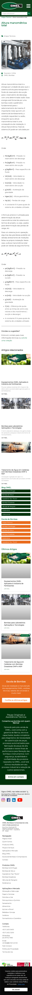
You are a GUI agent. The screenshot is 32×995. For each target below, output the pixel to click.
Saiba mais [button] (21, 984)
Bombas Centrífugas (8, 491)
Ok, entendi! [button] (16, 989)
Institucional (6, 514)
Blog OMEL (6, 487)
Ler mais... (4, 394)
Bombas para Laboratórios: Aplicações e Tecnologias (12, 427)
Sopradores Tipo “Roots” (9, 499)
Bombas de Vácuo (8, 495)
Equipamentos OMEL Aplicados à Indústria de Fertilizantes (14, 383)
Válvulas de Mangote (8, 506)
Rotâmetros (6, 510)
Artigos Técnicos (6, 17)
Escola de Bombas (9, 519)
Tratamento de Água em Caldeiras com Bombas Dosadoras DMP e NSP (15, 472)
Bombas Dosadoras (8, 502)
